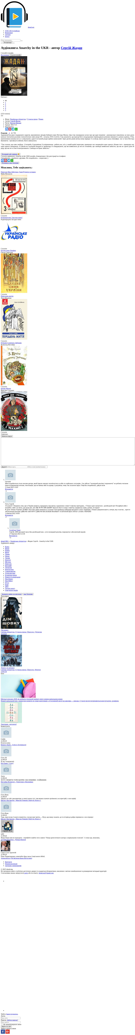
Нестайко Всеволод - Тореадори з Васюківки (17, 782)
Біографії (8, 566)
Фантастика (9, 569)
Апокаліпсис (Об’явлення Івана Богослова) (16, 858)
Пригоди (8, 564)
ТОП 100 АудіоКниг (12, 31)
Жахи (7, 552)
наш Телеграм (28, 594)
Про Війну (9, 581)
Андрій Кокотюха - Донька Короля (13, 840)
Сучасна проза (32, 119)
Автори (8, 35)
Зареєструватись (12, 1014)
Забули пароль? (12, 1020)
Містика (8, 562)
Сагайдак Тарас (15, 530)
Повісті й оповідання (12, 577)
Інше (7, 585)
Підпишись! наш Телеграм (10, 163)
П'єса (7, 583)
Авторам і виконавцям (13, 866)
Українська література (18, 119)
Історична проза (11, 575)
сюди (26, 873)
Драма (7, 554)
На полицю (5, 55)
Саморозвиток (10, 571)
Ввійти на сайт (6, 1026)
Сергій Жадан (71, 48)
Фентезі (8, 560)
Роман (41, 119)
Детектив (8, 567)
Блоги (7, 36)
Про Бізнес (9, 579)
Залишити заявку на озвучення (12, 594)
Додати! (4, 467)
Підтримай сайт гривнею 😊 (11, 154)
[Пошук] (21, 40)
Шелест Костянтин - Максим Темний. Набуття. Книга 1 (21, 800)
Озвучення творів (11, 590)
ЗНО (6, 586)
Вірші (7, 548)
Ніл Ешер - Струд (7, 763)
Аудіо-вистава (10, 573)
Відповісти (9, 489)
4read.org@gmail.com (46, 873)
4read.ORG (5, 541)
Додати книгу (10, 588)
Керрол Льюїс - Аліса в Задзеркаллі (13, 745)
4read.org (31, 27)
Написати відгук (7, 436)
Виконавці (9, 33)
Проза (7, 556)
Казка (7, 547)
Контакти (8, 862)
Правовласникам (11, 864)
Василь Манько (15, 123)
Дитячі (7, 558)
